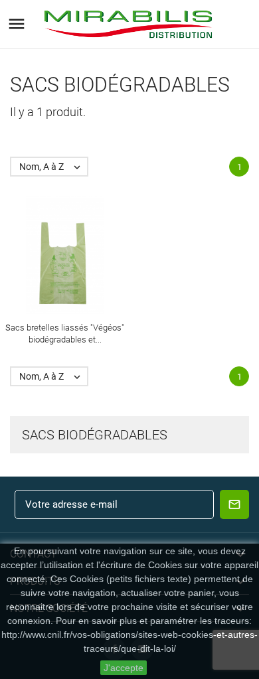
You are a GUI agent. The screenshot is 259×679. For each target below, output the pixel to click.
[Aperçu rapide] (53, 255)
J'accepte (123, 667)
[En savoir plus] (77, 255)
